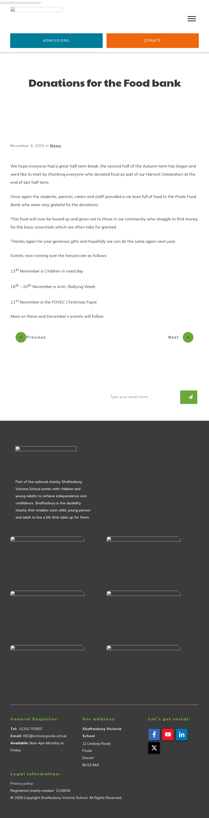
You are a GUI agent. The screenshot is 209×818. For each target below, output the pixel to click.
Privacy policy (21, 783)
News (55, 145)
